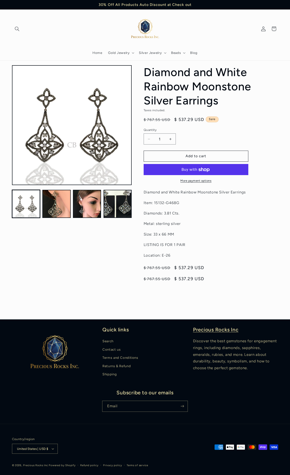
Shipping (109, 374)
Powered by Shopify (62, 465)
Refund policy (89, 465)
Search (108, 341)
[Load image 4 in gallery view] (118, 204)
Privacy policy (112, 465)
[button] (17, 29)
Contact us (111, 349)
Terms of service (137, 465)
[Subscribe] (182, 406)
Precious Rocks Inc (216, 330)
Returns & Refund (116, 366)
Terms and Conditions (120, 358)
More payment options (196, 180)
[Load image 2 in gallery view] (56, 204)
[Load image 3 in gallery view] (87, 204)
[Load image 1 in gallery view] (26, 204)
